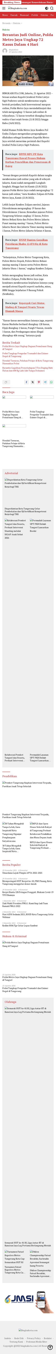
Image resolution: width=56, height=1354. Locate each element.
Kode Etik (19, 1338)
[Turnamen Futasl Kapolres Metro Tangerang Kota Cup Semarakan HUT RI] (15, 1257)
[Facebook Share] (26, 382)
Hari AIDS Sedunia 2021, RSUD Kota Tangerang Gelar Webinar (28, 916)
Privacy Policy (34, 1338)
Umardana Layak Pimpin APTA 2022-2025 (22, 872)
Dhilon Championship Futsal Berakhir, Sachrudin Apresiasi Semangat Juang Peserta (40, 1273)
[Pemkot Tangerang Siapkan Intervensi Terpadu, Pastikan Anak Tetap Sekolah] (28, 796)
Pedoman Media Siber (36, 1341)
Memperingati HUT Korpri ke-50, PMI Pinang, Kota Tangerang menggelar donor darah (27, 882)
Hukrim (6, 29)
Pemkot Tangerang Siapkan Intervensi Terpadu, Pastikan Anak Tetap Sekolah (25, 816)
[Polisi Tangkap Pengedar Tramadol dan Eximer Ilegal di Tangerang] (42, 402)
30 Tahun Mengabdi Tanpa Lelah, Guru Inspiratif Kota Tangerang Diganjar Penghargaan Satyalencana (11, 848)
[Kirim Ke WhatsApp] (51, 382)
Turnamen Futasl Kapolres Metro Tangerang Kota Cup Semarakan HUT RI (15, 1270)
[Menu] (4, 8)
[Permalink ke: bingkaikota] (4, 50)
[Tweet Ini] (32, 382)
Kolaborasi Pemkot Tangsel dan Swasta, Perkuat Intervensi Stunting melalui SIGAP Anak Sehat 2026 (15, 757)
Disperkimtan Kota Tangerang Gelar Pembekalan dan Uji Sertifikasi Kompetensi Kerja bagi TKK (25, 511)
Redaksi (47, 1338)
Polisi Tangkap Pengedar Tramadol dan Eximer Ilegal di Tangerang (25, 355)
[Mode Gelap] (47, 8)
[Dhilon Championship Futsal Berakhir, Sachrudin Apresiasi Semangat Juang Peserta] (40, 1258)
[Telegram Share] (45, 382)
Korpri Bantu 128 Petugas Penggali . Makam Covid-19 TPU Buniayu (27, 893)
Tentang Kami (16, 1341)
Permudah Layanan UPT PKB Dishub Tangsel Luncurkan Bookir (39, 757)
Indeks (7, 1338)
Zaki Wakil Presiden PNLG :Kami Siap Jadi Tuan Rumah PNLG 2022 (25, 905)
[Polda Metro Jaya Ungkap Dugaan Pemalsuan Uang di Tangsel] (14, 402)
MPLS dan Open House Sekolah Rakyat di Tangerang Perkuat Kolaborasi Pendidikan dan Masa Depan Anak (41, 845)
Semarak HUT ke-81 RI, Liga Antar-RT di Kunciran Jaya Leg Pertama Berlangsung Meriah (28, 1244)
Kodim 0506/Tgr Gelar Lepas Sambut (20, 925)
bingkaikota (13, 49)
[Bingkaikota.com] (17, 8)
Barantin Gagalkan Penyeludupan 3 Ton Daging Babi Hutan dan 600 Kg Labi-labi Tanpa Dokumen (27, 369)
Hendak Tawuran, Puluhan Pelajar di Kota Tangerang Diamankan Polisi (27, 362)
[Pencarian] (52, 8)
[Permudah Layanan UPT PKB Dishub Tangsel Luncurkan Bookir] (40, 635)
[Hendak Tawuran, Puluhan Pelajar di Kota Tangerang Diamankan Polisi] (14, 431)
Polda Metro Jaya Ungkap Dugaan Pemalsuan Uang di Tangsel (27, 347)
